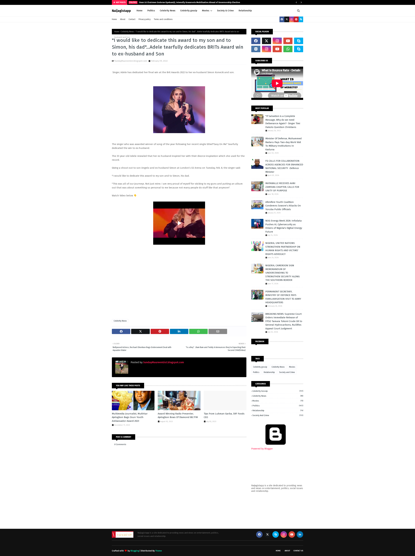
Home (114, 19)
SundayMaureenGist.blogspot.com (131, 61)
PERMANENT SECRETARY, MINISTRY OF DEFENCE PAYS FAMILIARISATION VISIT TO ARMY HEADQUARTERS (283, 297)
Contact (132, 19)
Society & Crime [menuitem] (225, 10)
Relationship (269, 372)
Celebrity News (127, 31)
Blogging (134, 551)
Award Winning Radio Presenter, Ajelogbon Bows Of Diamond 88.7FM (178, 415)
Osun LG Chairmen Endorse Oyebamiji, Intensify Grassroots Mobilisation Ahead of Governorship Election (189, 2)
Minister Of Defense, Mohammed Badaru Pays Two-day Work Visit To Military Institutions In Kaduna (283, 144)
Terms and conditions (163, 19)
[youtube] (287, 41)
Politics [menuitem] (151, 10)
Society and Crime (287, 372)
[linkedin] (300, 534)
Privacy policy (145, 19)
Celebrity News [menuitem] (167, 10)
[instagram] (291, 19)
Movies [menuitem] (205, 10)
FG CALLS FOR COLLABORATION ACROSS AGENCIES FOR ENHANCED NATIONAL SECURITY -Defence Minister (284, 166)
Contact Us (298, 551)
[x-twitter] (286, 19)
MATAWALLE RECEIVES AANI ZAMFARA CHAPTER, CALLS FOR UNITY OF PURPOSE (282, 187)
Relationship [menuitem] (245, 10)
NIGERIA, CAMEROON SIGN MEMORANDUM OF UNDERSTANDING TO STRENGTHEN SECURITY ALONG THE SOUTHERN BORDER (282, 272)
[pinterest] (296, 19)
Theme (158, 551)
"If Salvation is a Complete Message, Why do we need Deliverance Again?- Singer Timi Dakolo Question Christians (282, 122)
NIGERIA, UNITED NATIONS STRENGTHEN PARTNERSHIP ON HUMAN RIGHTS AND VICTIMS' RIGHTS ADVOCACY (282, 249)
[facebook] (281, 19)
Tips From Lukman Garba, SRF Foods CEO (224, 415)
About (122, 19)
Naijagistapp (121, 11)
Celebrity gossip (260, 367)
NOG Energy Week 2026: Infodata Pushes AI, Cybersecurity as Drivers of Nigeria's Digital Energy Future (283, 226)
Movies (292, 367)
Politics (256, 372)
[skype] (301, 19)
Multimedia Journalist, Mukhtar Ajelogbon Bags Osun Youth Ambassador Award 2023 (130, 417)
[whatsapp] (287, 49)
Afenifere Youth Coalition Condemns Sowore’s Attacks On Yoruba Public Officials (283, 206)
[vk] (255, 49)
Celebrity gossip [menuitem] (188, 10)
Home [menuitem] (139, 10)
